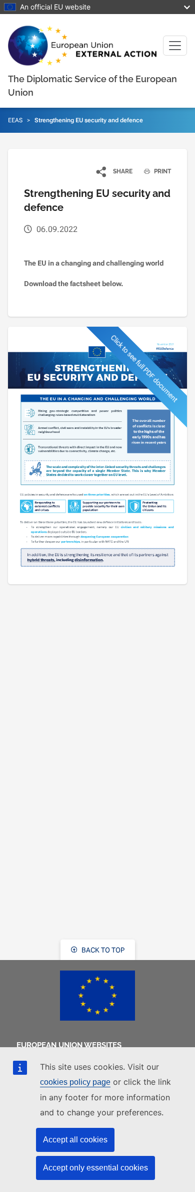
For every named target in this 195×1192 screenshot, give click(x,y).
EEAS (15, 120)
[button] (115, 171)
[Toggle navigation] (175, 46)
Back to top (102, 950)
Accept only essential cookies (95, 1167)
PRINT (161, 171)
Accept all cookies (75, 1139)
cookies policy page (75, 1082)
